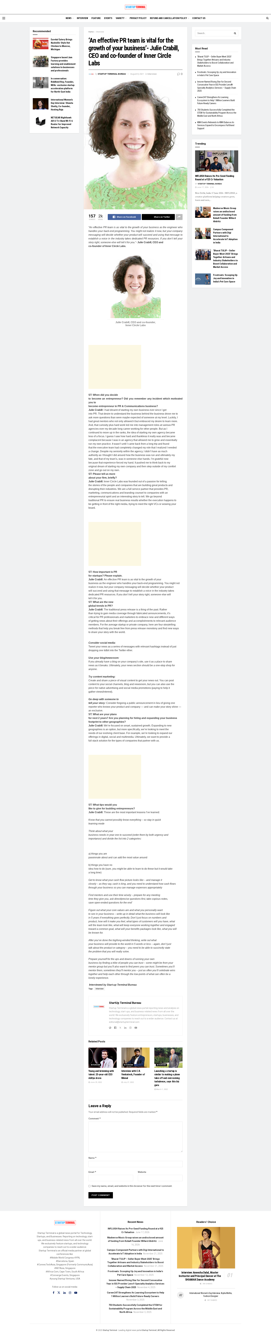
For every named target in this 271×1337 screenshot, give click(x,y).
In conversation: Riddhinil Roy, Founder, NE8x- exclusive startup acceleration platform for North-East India (62, 85)
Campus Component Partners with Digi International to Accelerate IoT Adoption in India (225, 236)
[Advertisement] (114, 367)
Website (142, 1172)
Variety (120, 18)
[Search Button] (235, 33)
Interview (82, 18)
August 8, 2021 (137, 74)
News (69, 18)
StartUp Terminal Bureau (112, 74)
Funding (201, 169)
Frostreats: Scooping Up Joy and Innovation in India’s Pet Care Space (225, 278)
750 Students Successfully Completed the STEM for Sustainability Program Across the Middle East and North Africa (216, 113)
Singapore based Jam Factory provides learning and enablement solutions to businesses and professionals (63, 64)
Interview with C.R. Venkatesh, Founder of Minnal (133, 1075)
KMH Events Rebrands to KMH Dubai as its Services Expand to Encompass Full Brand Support (215, 125)
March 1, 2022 (162, 1089)
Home (91, 32)
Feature (96, 18)
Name (92, 1157)
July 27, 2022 (128, 1082)
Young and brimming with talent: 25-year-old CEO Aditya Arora (101, 1075)
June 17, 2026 (202, 187)
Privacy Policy (138, 18)
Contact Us (198, 18)
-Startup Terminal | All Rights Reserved (158, 1330)
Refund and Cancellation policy (168, 18)
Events (108, 18)
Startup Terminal (110, 1330)
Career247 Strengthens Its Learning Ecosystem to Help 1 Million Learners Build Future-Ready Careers (216, 100)
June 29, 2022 (96, 1082)
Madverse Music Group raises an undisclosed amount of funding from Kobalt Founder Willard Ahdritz (225, 215)
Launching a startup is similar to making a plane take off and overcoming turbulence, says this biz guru (167, 1078)
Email (92, 1171)
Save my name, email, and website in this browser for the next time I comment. (132, 1186)
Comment (94, 1118)
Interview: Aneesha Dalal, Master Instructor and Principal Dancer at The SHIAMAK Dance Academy (200, 1276)
